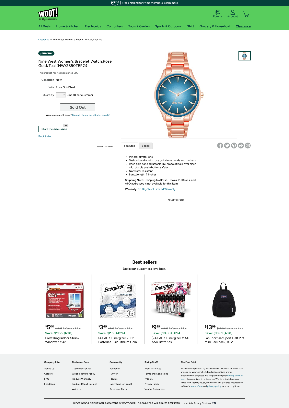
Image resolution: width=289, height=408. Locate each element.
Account (232, 16)
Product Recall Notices (84, 384)
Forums (218, 16)
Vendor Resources (154, 389)
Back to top (45, 136)
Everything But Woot (121, 384)
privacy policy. (214, 386)
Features (129, 145)
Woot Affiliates (152, 368)
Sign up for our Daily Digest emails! (91, 115)
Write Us (76, 389)
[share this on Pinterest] (234, 145)
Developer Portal (118, 389)
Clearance (43, 39)
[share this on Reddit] (241, 145)
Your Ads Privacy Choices (197, 403)
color (51, 87)
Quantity (48, 95)
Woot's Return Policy (83, 373)
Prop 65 (148, 378)
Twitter (114, 373)
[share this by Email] (248, 145)
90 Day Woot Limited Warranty (157, 189)
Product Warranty (81, 378)
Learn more (171, 3)
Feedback (49, 384)
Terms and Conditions (156, 373)
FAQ (46, 378)
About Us (49, 368)
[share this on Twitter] (227, 145)
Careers (48, 373)
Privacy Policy (151, 384)
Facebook (115, 368)
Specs (146, 145)
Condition (47, 80)
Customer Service (81, 368)
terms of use (196, 386)
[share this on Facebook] (220, 145)
